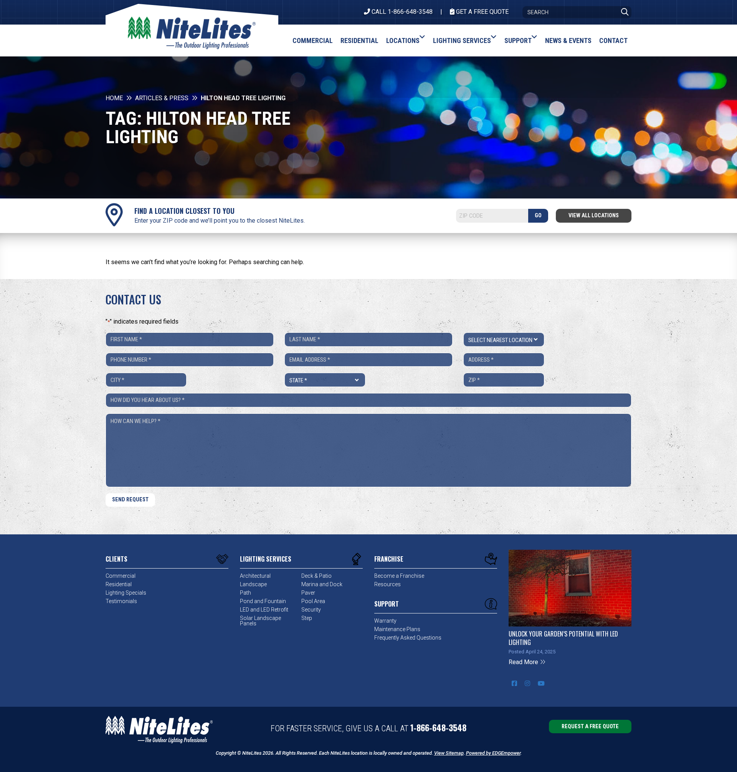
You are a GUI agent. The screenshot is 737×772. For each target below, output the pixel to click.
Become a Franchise (399, 576)
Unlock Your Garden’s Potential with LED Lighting (563, 638)
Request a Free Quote (590, 726)
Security (311, 610)
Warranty (385, 621)
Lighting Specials (126, 593)
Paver (308, 593)
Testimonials (121, 601)
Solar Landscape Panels (260, 621)
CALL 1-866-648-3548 (401, 11)
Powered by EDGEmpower (493, 753)
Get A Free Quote (481, 11)
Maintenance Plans (397, 629)
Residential (119, 584)
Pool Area (313, 601)
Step (306, 618)
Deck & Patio (316, 576)
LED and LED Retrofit (264, 610)
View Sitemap (449, 753)
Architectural (255, 576)
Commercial (121, 576)
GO (538, 215)
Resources (387, 584)
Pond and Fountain (263, 601)
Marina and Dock (321, 584)
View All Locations (593, 215)
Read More (524, 662)
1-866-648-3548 (438, 727)
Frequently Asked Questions (407, 638)
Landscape (253, 584)
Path (245, 593)
